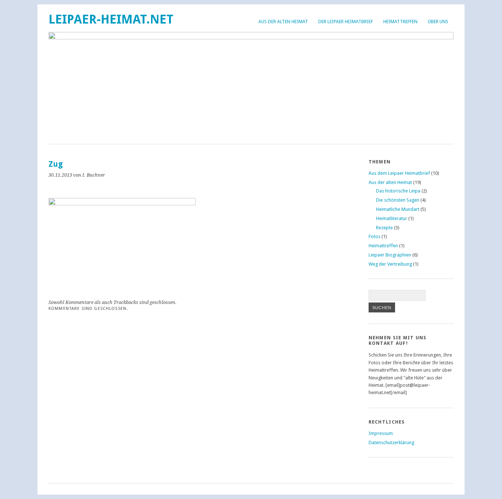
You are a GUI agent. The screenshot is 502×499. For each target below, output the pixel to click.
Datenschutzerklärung (391, 442)
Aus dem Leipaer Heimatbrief (399, 173)
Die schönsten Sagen (397, 200)
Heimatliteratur (391, 218)
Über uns (438, 21)
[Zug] (122, 203)
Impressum (381, 433)
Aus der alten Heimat (283, 21)
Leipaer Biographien (390, 255)
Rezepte (384, 227)
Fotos (374, 236)
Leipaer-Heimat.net (111, 19)
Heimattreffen (400, 21)
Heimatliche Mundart (397, 209)
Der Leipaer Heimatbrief (345, 21)
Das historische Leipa (398, 191)
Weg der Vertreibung (390, 264)
